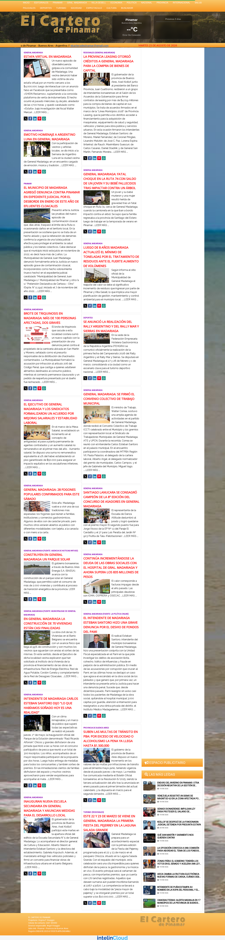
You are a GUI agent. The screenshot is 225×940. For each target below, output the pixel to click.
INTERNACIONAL (181, 2)
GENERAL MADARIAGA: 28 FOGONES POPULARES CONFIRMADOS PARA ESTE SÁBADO (51, 494)
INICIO (26, 2)
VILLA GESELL (98, 2)
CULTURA (111, 8)
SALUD (198, 2)
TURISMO (61, 8)
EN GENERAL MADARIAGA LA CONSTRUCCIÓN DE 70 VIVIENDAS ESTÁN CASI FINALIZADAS (48, 623)
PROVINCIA (162, 2)
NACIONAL (146, 2)
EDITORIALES (41, 2)
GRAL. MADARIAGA (77, 2)
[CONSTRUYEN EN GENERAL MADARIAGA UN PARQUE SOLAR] (37, 568)
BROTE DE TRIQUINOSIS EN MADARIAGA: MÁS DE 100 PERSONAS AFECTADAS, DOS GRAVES (50, 318)
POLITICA (132, 2)
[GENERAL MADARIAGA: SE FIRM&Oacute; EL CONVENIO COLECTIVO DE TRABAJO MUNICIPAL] (96, 414)
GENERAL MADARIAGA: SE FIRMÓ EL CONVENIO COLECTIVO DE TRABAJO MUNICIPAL (109, 398)
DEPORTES (46, 8)
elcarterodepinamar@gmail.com (63, 45)
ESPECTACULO (94, 8)
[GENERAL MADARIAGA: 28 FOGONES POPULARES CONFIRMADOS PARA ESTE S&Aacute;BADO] (37, 506)
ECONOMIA (116, 2)
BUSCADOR (127, 8)
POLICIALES (29, 8)
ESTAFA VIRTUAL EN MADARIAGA (47, 56)
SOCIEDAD (76, 8)
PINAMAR (57, 2)
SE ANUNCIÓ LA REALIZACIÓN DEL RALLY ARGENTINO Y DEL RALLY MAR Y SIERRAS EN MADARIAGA (111, 326)
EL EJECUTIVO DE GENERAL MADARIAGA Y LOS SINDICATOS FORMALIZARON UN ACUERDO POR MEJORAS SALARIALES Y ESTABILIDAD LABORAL (50, 413)
